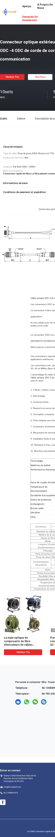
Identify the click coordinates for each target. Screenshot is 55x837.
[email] (18, 702)
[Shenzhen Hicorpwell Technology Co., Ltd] (9, 12)
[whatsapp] (26, 702)
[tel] (52, 702)
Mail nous (40, 76)
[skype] (43, 702)
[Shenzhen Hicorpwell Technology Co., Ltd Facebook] (3, 802)
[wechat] (35, 702)
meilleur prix (12, 76)
